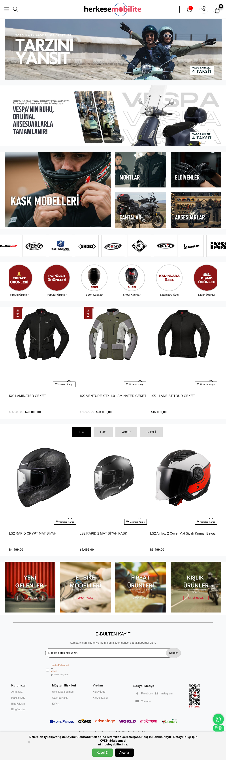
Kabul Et (102, 752)
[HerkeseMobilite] (113, 9)
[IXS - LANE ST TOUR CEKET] (113, 348)
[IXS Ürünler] (112, 115)
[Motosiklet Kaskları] (57, 189)
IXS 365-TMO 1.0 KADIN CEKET (175, 396)
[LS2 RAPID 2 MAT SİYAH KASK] (42, 485)
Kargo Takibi (100, 697)
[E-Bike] (85, 587)
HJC (103, 432)
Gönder (173, 652)
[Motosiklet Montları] (140, 169)
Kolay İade (99, 691)
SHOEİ (151, 432)
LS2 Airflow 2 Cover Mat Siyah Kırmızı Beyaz (112, 533)
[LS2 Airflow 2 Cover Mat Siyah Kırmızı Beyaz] (113, 485)
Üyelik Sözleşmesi (60, 665)
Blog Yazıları (18, 709)
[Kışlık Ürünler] (196, 587)
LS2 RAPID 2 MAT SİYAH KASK (32, 533)
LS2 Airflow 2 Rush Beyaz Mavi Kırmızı (178, 533)
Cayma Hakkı (60, 697)
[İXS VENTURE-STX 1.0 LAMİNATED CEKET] (42, 348)
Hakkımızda (18, 697)
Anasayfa (17, 691)
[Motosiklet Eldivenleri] (196, 169)
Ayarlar (124, 752)
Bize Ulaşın (18, 703)
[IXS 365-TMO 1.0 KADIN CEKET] (184, 348)
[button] (117, 139)
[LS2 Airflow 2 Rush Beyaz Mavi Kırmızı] (183, 485)
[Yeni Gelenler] (29, 587)
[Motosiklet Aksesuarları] (196, 210)
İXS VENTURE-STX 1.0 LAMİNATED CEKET (42, 396)
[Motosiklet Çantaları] (140, 210)
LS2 (81, 432)
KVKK (54, 671)
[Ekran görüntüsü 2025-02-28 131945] (194, 696)
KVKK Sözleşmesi (113, 740)
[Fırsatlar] (140, 587)
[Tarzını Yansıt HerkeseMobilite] (112, 49)
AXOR (126, 432)
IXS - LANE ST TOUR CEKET (102, 396)
